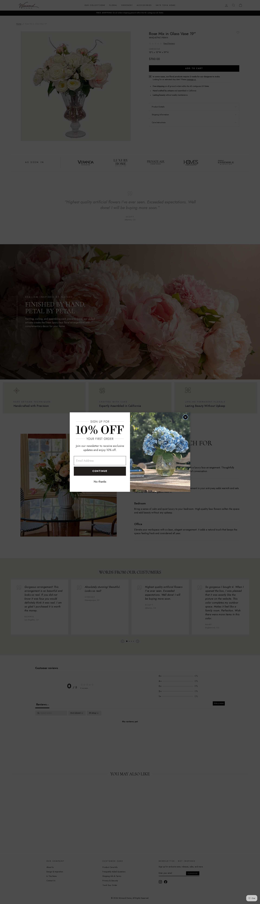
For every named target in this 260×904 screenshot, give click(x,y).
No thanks (100, 482)
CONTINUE (99, 471)
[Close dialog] (185, 417)
